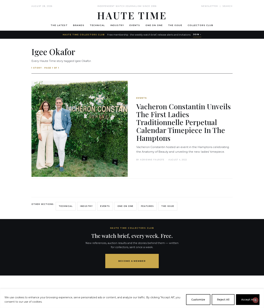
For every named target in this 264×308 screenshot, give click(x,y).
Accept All (247, 299)
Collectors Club (200, 25)
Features (147, 206)
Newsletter (209, 6)
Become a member (132, 261)
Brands (78, 25)
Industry (117, 25)
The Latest (59, 25)
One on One (154, 25)
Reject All (223, 299)
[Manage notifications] (255, 300)
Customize (198, 299)
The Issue (175, 25)
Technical (97, 25)
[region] (132, 298)
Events (134, 25)
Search (228, 6)
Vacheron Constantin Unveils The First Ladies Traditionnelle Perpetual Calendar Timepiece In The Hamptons (183, 122)
